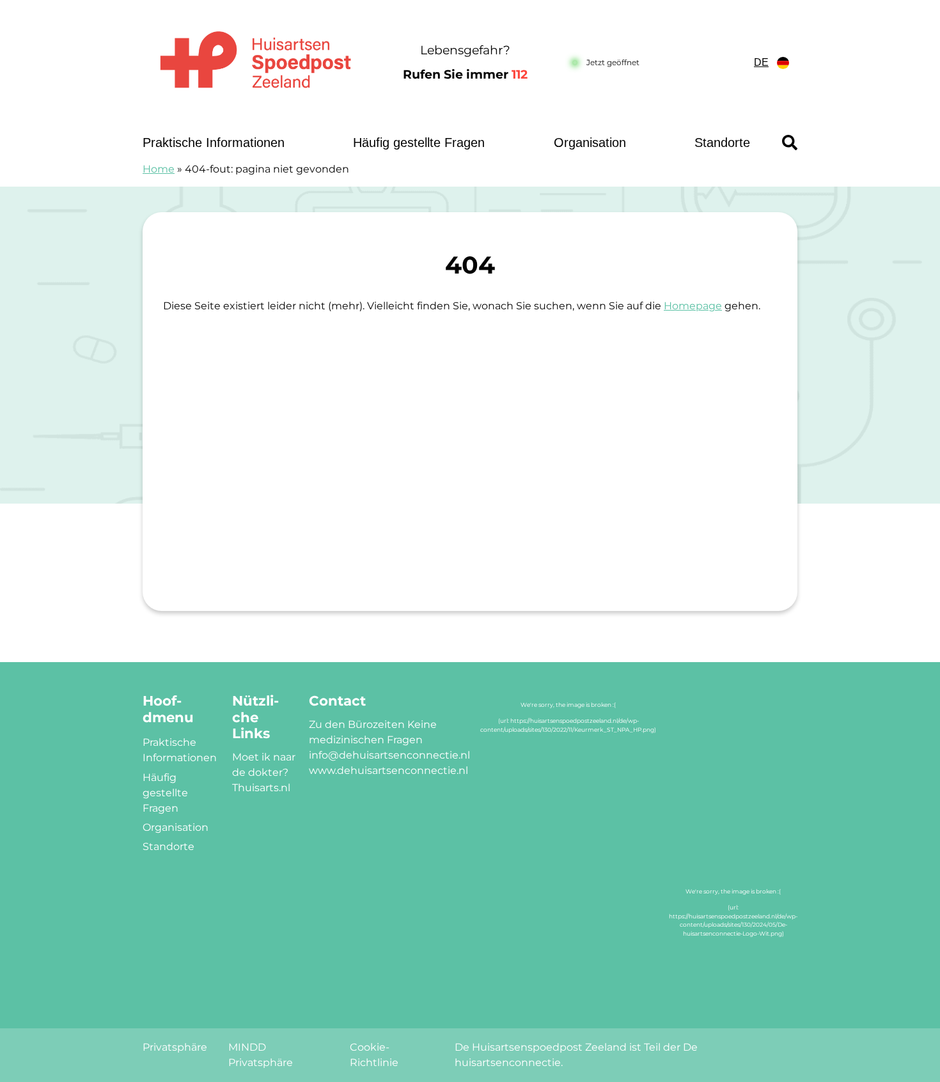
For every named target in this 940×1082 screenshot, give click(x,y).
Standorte (722, 142)
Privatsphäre (175, 1047)
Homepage (693, 306)
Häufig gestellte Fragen (419, 142)
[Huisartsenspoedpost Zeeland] (255, 62)
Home (159, 169)
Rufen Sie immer (465, 74)
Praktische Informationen (214, 142)
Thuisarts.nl (261, 788)
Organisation (590, 142)
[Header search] (789, 142)
